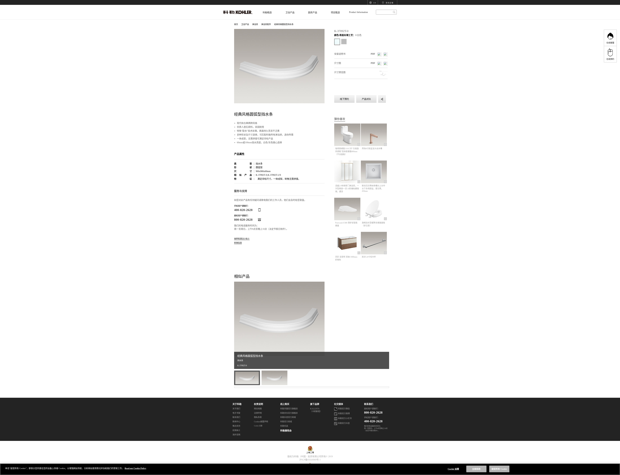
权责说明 (258, 404)
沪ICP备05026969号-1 (310, 460)
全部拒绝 (476, 469)
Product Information (358, 12)
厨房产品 (312, 12)
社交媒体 (338, 404)
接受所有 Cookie (499, 469)
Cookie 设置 (258, 426)
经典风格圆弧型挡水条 (284, 24)
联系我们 (368, 404)
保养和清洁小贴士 (242, 239)
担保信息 (238, 243)
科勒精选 (267, 12)
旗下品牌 (314, 404)
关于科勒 (237, 404)
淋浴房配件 (266, 24)
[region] (310, 469)
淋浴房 (255, 24)
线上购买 (284, 404)
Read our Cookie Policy (135, 468)
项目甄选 (335, 12)
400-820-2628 (373, 421)
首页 (236, 24)
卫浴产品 (289, 12)
